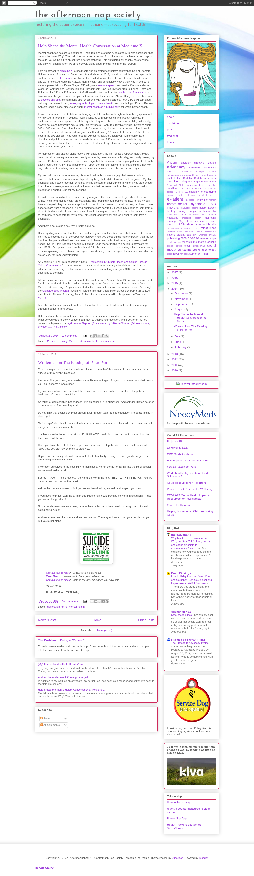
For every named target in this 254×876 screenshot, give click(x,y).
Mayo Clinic (186, 221)
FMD (212, 204)
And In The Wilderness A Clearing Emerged (63, 677)
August (179, 309)
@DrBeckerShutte (118, 323)
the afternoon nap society (88, 15)
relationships (208, 238)
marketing (210, 217)
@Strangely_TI (62, 326)
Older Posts (146, 620)
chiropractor (210, 181)
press (170, 129)
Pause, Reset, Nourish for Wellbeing (190, 489)
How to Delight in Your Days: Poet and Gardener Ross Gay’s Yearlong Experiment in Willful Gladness (191, 580)
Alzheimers (186, 171)
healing (195, 208)
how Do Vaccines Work (181, 466)
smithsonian (199, 246)
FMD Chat (173, 207)
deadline (172, 188)
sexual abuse (174, 246)
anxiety (212, 171)
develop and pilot (51, 99)
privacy (212, 235)
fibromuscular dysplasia (186, 204)
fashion (212, 200)
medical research (205, 221)
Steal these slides (182, 614)
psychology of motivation (132, 92)
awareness (185, 175)
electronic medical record (201, 195)
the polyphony (181, 534)
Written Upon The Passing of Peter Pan (72, 362)
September (182, 304)
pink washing (200, 235)
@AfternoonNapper (79, 323)
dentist (190, 188)
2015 (175, 283)
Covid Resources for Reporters (186, 482)
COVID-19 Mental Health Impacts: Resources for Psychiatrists (188, 497)
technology (209, 249)
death (181, 188)
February (181, 347)
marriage (172, 221)
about (170, 116)
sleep (187, 245)
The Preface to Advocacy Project (190, 642)
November (182, 298)
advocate (195, 167)
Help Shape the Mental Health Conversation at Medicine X (90, 46)
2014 (175, 288)
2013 (175, 354)
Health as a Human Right (188, 639)
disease (171, 192)
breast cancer (209, 175)
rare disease (190, 238)
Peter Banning (54, 576)
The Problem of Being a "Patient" (61, 640)
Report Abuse (44, 868)
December (182, 293)
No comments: (70, 601)
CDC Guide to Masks (180, 454)
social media (108, 341)
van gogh (184, 254)
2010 (175, 370)
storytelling (184, 249)
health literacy (207, 207)
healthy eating (176, 211)
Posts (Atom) (104, 630)
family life (202, 199)
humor (207, 211)
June (178, 341)
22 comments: (70, 335)
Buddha (187, 178)
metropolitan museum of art (182, 228)
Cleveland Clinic (175, 185)
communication (194, 185)
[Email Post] (84, 335)
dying (64, 606)
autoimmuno (173, 175)
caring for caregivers (191, 181)
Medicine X (66, 70)
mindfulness (208, 227)
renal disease (174, 242)
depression (53, 606)
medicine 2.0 (174, 224)
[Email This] (92, 336)
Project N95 (174, 441)
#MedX (42, 298)
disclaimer (173, 123)
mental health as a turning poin (101, 106)
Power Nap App (177, 818)
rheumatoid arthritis (204, 242)
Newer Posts (47, 620)
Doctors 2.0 (182, 192)
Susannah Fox (181, 611)
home (170, 142)
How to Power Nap (178, 802)
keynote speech (107, 85)
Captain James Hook (58, 572)
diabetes (212, 188)
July (178, 336)
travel (175, 253)
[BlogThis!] (95, 336)
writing (203, 253)
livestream (66, 78)
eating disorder (175, 195)
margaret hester (191, 218)
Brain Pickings (181, 573)
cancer (212, 178)
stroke (197, 249)
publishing (173, 238)
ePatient (175, 199)
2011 (174, 365)
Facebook (189, 200)
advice (212, 162)
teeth (169, 254)
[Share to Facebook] (103, 336)
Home (97, 620)
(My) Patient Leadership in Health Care (60, 664)
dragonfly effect (198, 192)
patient (171, 234)
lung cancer (209, 214)
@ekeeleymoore (139, 323)
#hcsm (51, 341)
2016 (175, 277)
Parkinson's (210, 231)
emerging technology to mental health (91, 103)
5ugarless (177, 857)
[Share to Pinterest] (107, 336)
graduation (185, 208)
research (187, 242)
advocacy (62, 341)
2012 (175, 359)
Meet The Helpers (178, 504)
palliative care (174, 231)
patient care (184, 234)
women (193, 253)
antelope (200, 171)
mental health (91, 341)
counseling (211, 185)
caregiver (173, 181)
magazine (172, 217)
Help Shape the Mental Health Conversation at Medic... (190, 318)
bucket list (174, 178)
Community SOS (177, 447)
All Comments (51, 724)
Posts (46, 718)
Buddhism (200, 178)
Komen (183, 214)
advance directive (192, 162)
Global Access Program (56, 290)
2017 (175, 272)
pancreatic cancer (193, 231)
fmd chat (172, 135)
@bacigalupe (98, 323)
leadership (194, 214)
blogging (196, 175)
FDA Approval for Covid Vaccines (187, 460)
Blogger (203, 857)
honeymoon (194, 211)
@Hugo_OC (45, 326)
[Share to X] (99, 336)
